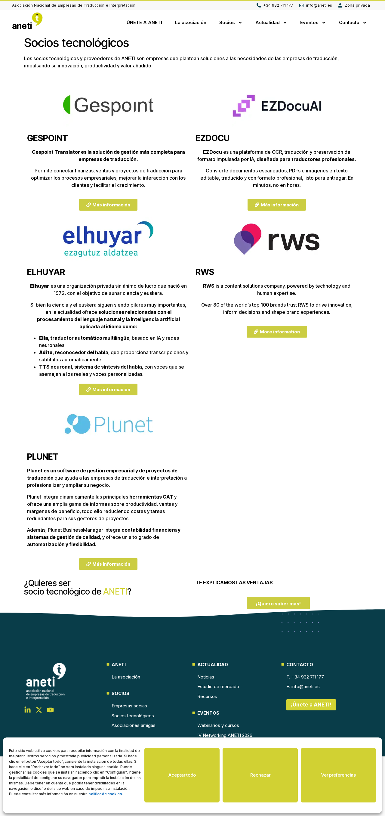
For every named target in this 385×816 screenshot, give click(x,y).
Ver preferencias (338, 775)
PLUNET (43, 457)
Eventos (309, 22)
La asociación (190, 22)
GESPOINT (47, 138)
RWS (205, 272)
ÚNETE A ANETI (144, 22)
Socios (227, 22)
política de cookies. (105, 794)
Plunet (35, 471)
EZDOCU (212, 138)
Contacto (349, 22)
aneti (22, 26)
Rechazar (260, 775)
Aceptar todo (182, 775)
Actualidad (267, 22)
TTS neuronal (55, 367)
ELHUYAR (46, 272)
